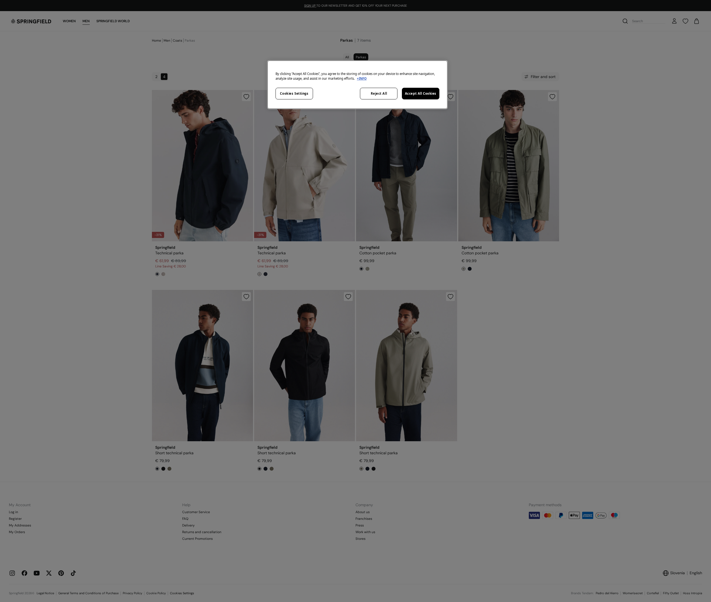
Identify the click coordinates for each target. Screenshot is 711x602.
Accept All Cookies (420, 93)
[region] (357, 84)
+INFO (362, 78)
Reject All (379, 93)
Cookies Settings (294, 93)
